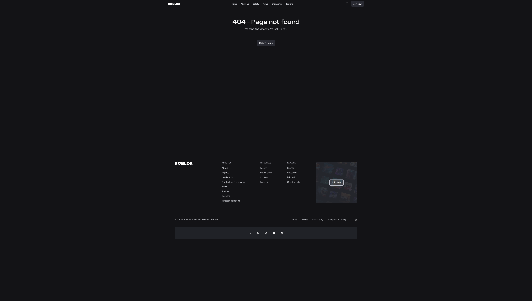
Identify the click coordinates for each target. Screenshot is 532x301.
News (224, 186)
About (225, 168)
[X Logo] (250, 233)
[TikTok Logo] (266, 233)
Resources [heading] (265, 163)
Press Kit (264, 182)
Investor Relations (231, 200)
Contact (264, 177)
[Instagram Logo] (258, 233)
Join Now (357, 4)
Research (292, 172)
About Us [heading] (226, 163)
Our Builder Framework (233, 182)
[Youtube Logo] (274, 233)
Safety (263, 168)
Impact (225, 172)
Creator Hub (293, 182)
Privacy (305, 219)
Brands (290, 168)
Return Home (266, 43)
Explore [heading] (291, 163)
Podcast (226, 191)
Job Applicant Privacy (336, 219)
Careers (226, 196)
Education (292, 177)
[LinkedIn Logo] (281, 233)
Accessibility (317, 219)
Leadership (227, 177)
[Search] (347, 4)
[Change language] (355, 220)
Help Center (266, 172)
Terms (294, 219)
